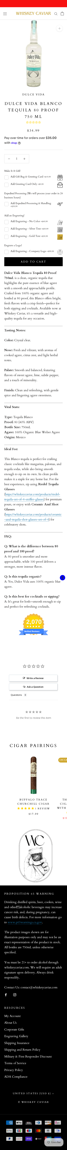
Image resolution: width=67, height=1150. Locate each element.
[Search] (56, 13)
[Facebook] (5, 994)
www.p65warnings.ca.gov (25, 922)
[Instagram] (14, 994)
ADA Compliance (16, 1077)
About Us (10, 1023)
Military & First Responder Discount (28, 1056)
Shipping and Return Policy (22, 1050)
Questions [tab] (16, 694)
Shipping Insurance (16, 1043)
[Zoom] (59, 28)
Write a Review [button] (35, 678)
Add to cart (33, 261)
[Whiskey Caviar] (33, 13)
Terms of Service (15, 1063)
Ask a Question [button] (35, 686)
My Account (12, 1016)
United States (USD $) (32, 1093)
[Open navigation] (5, 13)
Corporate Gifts (14, 1029)
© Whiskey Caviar (33, 1102)
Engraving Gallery (16, 1036)
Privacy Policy (13, 1070)
